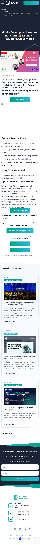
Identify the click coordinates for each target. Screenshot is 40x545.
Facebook (20, 244)
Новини (6, 11)
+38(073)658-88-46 (22, 512)
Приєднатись (31, 3)
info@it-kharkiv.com (22, 519)
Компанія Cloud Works (9, 186)
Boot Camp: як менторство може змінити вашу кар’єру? (19, 408)
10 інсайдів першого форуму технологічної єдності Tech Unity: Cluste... (20, 304)
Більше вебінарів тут (20, 211)
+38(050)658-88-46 (22, 514)
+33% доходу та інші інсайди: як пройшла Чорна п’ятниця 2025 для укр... (19, 357)
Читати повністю (9, 322)
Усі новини (5, 434)
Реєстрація (20, 99)
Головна (3, 9)
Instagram (20, 250)
